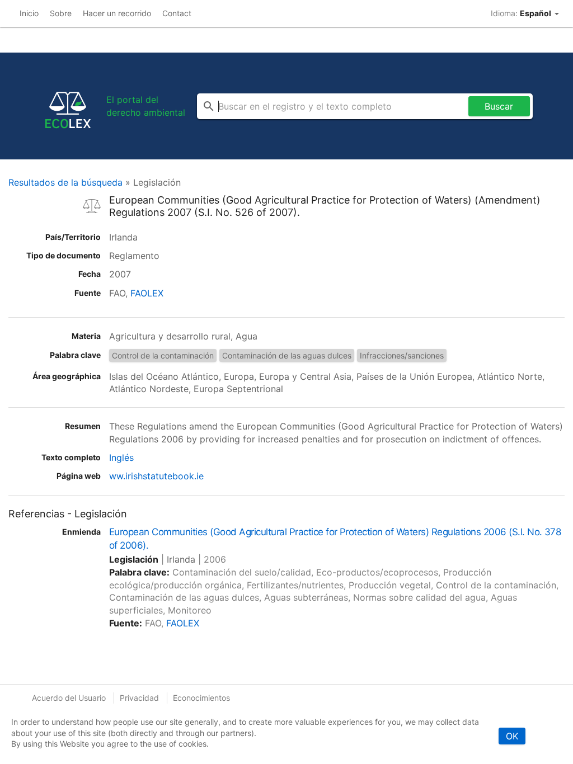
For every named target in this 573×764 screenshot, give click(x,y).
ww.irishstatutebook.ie (156, 476)
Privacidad (139, 697)
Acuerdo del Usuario (69, 697)
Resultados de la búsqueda (65, 182)
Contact (176, 13)
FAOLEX (146, 293)
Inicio (29, 13)
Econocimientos (201, 697)
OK (512, 736)
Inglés (121, 457)
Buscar (499, 106)
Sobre (61, 13)
